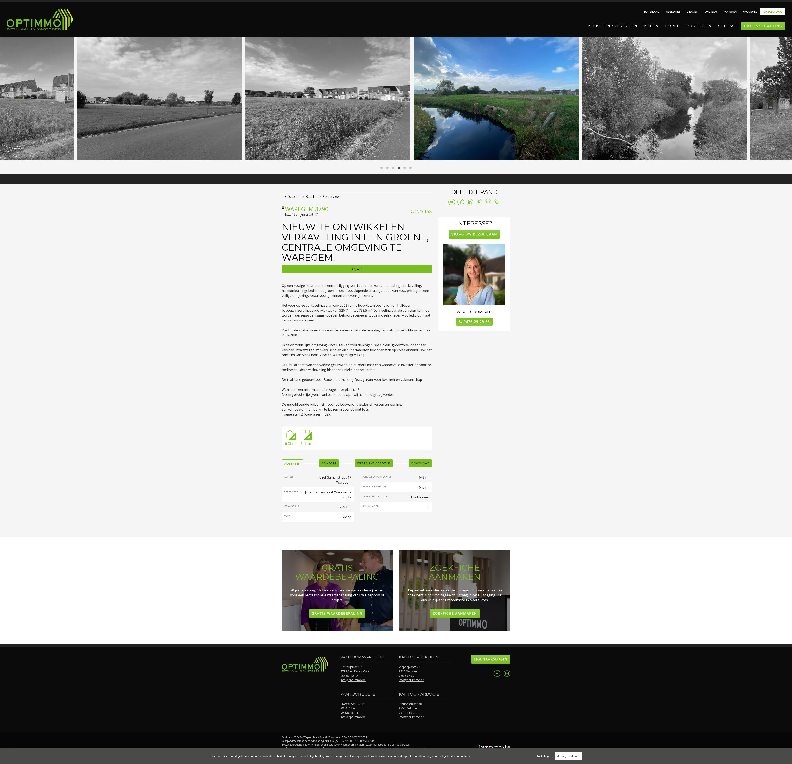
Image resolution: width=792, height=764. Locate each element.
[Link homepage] (40, 19)
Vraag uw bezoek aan (474, 234)
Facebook (497, 673)
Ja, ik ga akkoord (568, 756)
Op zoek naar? (772, 11)
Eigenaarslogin (491, 659)
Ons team (711, 11)
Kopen (651, 26)
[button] (20, 98)
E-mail (488, 202)
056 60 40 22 (349, 676)
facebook (460, 202)
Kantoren (730, 11)
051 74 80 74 (407, 713)
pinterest (479, 202)
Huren (672, 26)
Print (497, 202)
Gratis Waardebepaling (337, 613)
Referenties (673, 11)
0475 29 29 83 (477, 321)
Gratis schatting (763, 26)
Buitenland (651, 11)
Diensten (692, 11)
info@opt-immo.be (353, 680)
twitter (451, 202)
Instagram (507, 673)
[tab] (292, 463)
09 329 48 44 (349, 713)
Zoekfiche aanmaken (455, 613)
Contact (728, 26)
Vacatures (750, 11)
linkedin (470, 202)
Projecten (699, 26)
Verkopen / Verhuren (613, 26)
